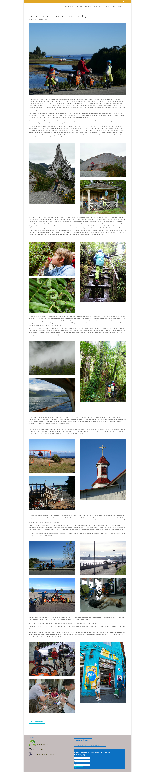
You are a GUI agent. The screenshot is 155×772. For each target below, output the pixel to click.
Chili (38, 20)
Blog (95, 6)
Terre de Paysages (69, 6)
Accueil (79, 6)
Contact (120, 6)
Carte (101, 6)
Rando (42, 20)
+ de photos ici (37, 721)
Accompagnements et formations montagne (88, 745)
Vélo (46, 20)
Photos (107, 6)
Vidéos (114, 6)
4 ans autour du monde (82, 740)
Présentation (88, 6)
